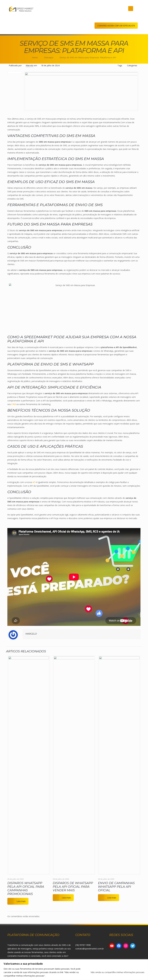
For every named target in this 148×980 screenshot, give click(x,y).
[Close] (145, 961)
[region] (74, 969)
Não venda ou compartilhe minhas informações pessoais (117, 972)
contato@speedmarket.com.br (89, 948)
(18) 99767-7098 (83, 945)
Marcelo (29, 65)
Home (35, 57)
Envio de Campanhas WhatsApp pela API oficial (116, 886)
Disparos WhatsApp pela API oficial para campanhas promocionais (25, 888)
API (34, 482)
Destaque (48, 57)
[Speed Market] (20, 8)
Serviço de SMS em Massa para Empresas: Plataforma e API (88, 57)
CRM (13, 404)
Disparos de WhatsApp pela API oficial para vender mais (73, 886)
